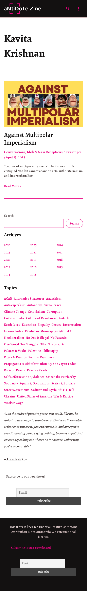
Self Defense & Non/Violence (24, 377)
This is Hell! (66, 390)
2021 (60, 252)
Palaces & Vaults (15, 351)
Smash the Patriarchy (61, 377)
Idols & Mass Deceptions (45, 152)
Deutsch (63, 318)
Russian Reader (38, 370)
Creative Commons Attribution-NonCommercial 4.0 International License (44, 532)
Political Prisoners (41, 357)
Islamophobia (13, 331)
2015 (60, 267)
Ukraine (9, 396)
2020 (7, 260)
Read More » (12, 186)
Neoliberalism (14, 338)
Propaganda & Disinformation (25, 364)
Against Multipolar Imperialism (28, 139)
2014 (7, 274)
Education (29, 324)
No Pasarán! (58, 338)
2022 (33, 252)
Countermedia (14, 318)
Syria (53, 390)
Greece (56, 324)
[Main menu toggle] (78, 8)
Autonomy (34, 305)
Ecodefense (12, 324)
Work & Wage (13, 403)
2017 (7, 267)
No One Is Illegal (37, 338)
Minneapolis (49, 331)
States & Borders (63, 383)
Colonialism (36, 311)
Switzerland (39, 390)
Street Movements (16, 390)
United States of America (34, 396)
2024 (60, 245)
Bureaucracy (52, 305)
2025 (33, 245)
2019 (33, 260)
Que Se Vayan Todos (62, 364)
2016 (33, 267)
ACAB (8, 298)
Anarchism (54, 298)
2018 (60, 260)
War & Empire (63, 396)
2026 (7, 245)
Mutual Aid (66, 331)
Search (9, 216)
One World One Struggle (21, 344)
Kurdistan (32, 331)
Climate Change (15, 311)
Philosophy (50, 351)
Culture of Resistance (41, 318)
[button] (68, 8)
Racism (9, 370)
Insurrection (72, 324)
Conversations (14, 152)
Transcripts (72, 152)
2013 (33, 274)
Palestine (34, 351)
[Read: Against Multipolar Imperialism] (43, 103)
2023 (7, 252)
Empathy (44, 324)
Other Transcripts (52, 344)
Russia (20, 370)
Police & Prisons (15, 357)
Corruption (54, 311)
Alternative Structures (29, 298)
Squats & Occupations (34, 383)
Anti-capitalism (14, 305)
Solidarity (11, 383)
